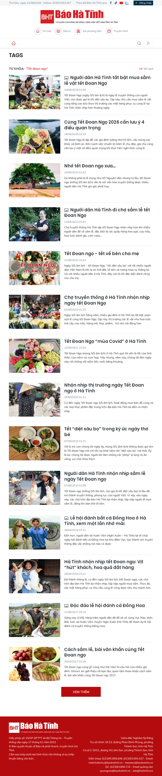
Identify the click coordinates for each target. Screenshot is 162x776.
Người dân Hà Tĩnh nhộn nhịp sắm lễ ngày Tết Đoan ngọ (104, 476)
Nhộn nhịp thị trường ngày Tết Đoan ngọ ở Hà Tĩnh (104, 388)
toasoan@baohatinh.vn (139, 762)
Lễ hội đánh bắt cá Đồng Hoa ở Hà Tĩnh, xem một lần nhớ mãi (105, 521)
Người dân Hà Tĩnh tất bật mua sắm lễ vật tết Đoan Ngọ (107, 80)
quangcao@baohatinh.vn (115, 770)
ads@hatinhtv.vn (143, 770)
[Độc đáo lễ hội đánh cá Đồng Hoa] (34, 620)
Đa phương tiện (92, 31)
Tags (16, 55)
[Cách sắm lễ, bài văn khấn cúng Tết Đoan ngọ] (34, 664)
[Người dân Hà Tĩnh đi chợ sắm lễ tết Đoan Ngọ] (34, 224)
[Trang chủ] (13, 43)
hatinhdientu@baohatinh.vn (106, 762)
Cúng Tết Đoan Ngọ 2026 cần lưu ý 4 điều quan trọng (104, 125)
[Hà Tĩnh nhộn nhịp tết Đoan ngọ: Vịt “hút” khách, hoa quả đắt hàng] (34, 576)
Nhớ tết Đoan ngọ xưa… (90, 166)
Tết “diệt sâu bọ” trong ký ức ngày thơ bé (106, 431)
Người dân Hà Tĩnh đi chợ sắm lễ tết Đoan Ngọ (107, 212)
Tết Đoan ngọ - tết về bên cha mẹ (101, 254)
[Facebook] (110, 3)
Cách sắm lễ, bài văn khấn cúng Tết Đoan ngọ (104, 652)
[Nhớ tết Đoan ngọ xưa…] (34, 180)
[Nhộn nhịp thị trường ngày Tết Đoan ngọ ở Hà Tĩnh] (34, 399)
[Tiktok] (115, 3)
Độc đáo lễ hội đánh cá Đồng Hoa (107, 606)
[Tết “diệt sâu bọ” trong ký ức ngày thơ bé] (34, 443)
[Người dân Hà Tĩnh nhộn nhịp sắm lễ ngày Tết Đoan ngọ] (34, 488)
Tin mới (46, 31)
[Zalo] (127, 3)
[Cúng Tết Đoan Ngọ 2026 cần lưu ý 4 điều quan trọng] (34, 136)
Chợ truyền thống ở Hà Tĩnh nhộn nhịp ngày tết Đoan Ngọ (107, 300)
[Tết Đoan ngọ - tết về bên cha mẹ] (34, 268)
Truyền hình (121, 31)
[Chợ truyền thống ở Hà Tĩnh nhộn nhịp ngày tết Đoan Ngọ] (34, 312)
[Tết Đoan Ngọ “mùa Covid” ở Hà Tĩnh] (34, 356)
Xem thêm (81, 692)
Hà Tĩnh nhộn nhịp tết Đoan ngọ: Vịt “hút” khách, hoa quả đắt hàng (103, 564)
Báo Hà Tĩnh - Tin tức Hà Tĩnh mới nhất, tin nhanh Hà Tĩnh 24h (81, 17)
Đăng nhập (145, 2)
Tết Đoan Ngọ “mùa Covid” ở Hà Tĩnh (105, 341)
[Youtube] (121, 3)
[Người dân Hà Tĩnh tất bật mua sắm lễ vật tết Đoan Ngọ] (34, 92)
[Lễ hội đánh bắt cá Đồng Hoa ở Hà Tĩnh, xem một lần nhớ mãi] (34, 532)
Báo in (67, 31)
